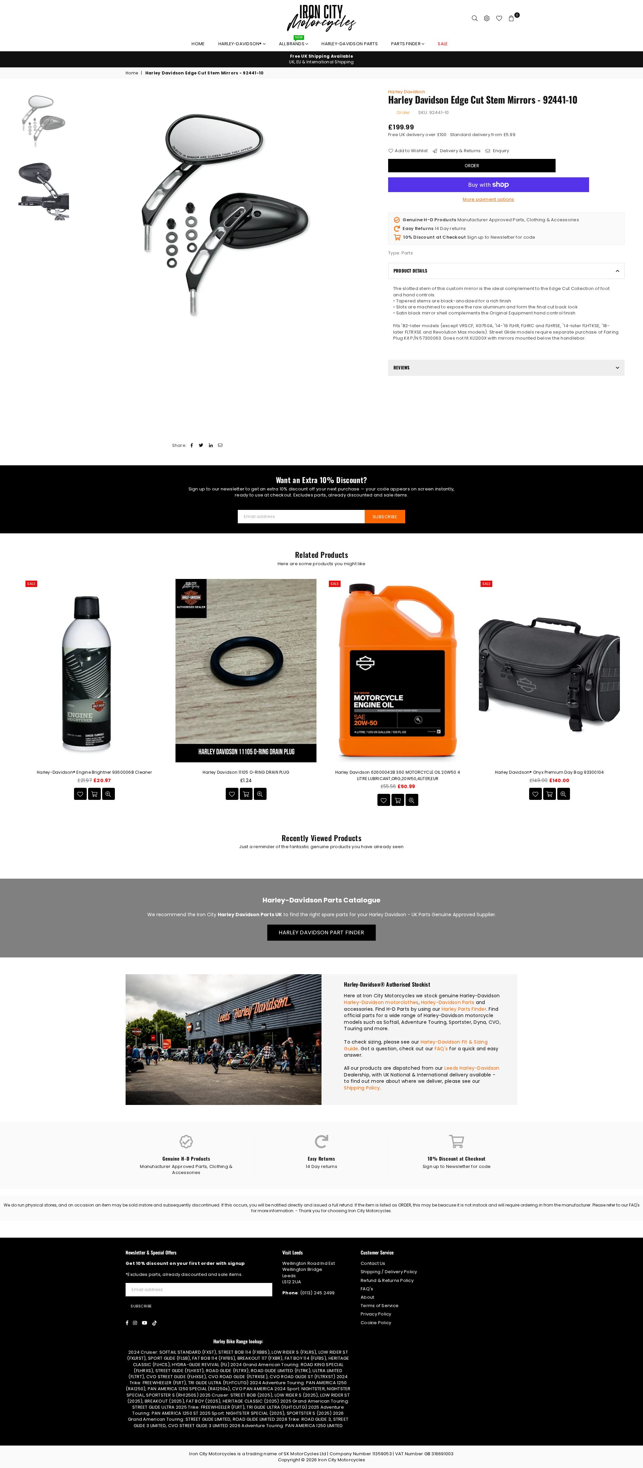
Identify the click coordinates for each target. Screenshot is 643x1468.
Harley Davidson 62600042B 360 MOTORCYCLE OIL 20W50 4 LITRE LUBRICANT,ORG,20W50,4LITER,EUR (397, 775)
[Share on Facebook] (192, 446)
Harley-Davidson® (240, 44)
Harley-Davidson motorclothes (381, 1002)
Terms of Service (380, 1305)
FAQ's (441, 1048)
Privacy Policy (376, 1314)
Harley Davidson (406, 92)
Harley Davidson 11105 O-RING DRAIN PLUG (246, 772)
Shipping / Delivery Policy (389, 1272)
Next (372, 216)
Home (198, 44)
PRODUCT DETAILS (410, 270)
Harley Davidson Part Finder (321, 932)
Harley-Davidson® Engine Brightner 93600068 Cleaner (94, 772)
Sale (31, 583)
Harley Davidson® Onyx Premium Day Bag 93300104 (549, 772)
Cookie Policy (376, 1322)
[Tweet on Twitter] (201, 446)
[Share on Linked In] (210, 446)
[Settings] (487, 18)
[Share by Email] (220, 446)
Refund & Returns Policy (387, 1280)
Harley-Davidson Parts (349, 44)
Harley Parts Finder (464, 1009)
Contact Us (373, 1263)
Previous (78, 216)
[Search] (475, 18)
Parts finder (406, 44)
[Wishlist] (499, 18)
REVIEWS (402, 367)
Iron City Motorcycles (341, 1460)
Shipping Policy (362, 1087)
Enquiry (500, 151)
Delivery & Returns (460, 151)
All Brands (292, 42)
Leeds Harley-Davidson (471, 1068)
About (367, 1297)
